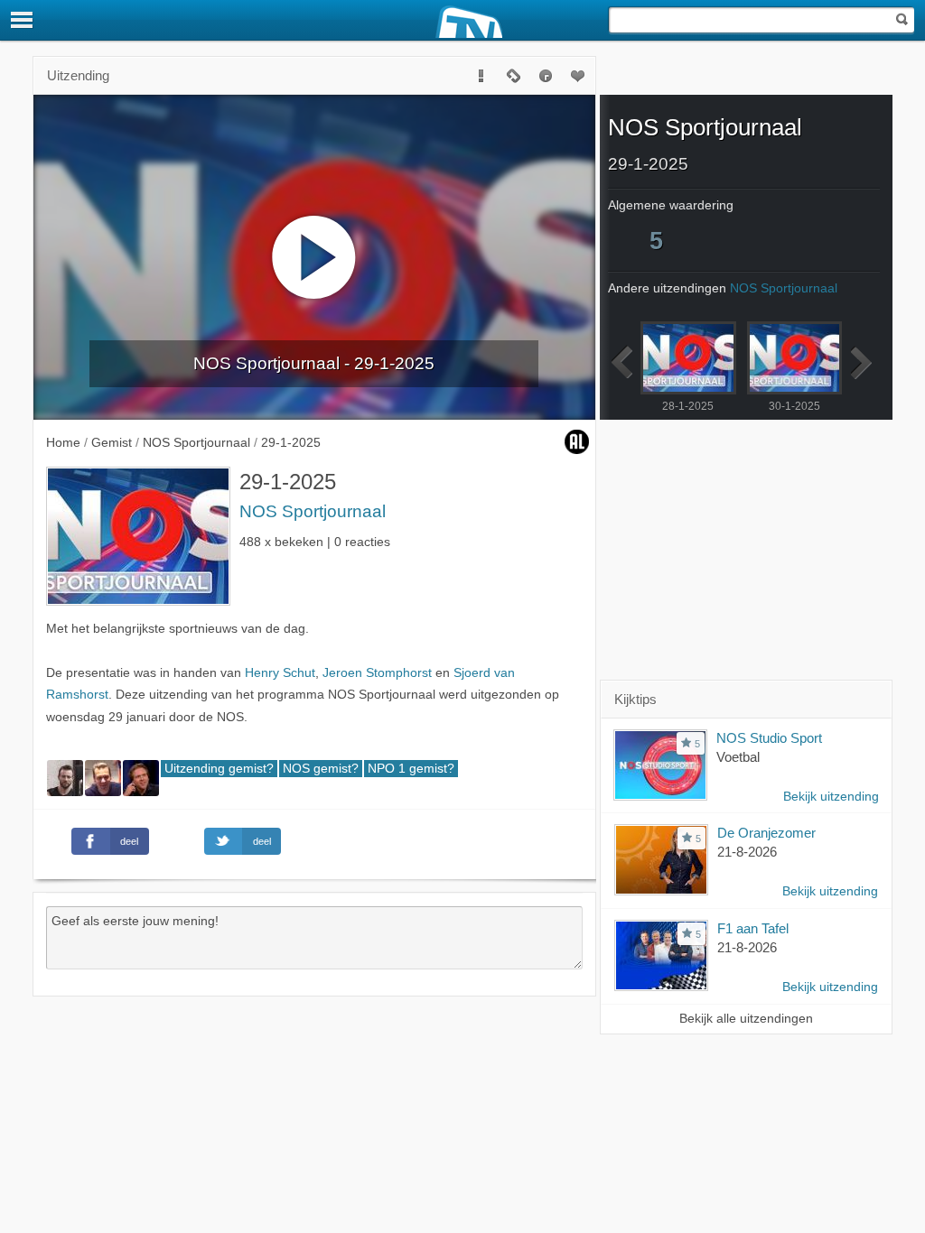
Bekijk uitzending (831, 796)
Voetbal (738, 757)
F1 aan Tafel (753, 928)
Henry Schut (280, 673)
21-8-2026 (747, 851)
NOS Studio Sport (769, 738)
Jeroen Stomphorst (377, 673)
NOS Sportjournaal (312, 511)
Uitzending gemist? (219, 768)
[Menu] (22, 20)
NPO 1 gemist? (411, 768)
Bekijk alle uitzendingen (746, 1018)
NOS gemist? (321, 768)
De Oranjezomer (766, 832)
